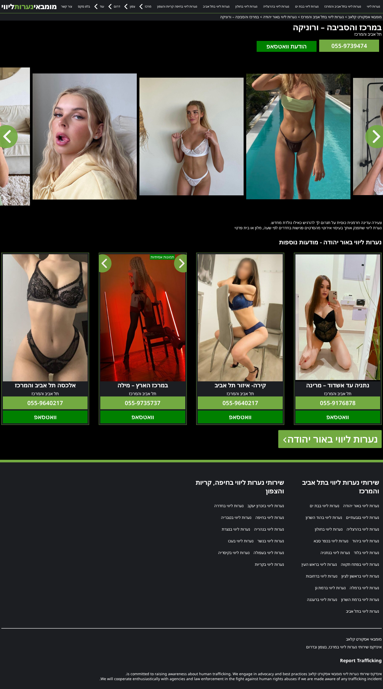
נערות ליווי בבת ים (307, 6)
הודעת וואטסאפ (287, 46)
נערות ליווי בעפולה (269, 552)
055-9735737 (142, 403)
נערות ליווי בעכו (241, 540)
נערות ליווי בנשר (270, 540)
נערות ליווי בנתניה (335, 552)
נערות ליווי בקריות (269, 564)
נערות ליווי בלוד (366, 552)
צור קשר (66, 6)
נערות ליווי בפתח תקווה (360, 564)
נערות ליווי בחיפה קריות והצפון (177, 6)
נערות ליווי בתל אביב (216, 6)
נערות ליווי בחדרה (229, 505)
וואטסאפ (337, 417)
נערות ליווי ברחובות (321, 576)
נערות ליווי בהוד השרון (324, 517)
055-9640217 (240, 403)
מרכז (148, 6)
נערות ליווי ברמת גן (330, 587)
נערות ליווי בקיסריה (234, 552)
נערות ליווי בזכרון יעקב (266, 505)
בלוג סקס (84, 6)
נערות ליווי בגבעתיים (362, 517)
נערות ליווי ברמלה (364, 587)
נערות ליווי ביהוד (365, 540)
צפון (132, 6)
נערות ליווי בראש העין (319, 564)
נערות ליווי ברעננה (322, 599)
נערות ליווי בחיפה (269, 517)
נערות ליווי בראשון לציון (360, 576)
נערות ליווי (373, 6)
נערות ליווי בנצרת (236, 529)
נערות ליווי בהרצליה (276, 6)
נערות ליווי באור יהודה (332, 439)
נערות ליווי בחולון (246, 6)
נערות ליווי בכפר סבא (331, 540)
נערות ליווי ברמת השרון (360, 599)
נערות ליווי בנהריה (269, 529)
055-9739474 (349, 45)
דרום (117, 6)
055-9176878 (338, 403)
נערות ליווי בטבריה (236, 517)
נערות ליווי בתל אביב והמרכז (342, 6)
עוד (102, 6)
